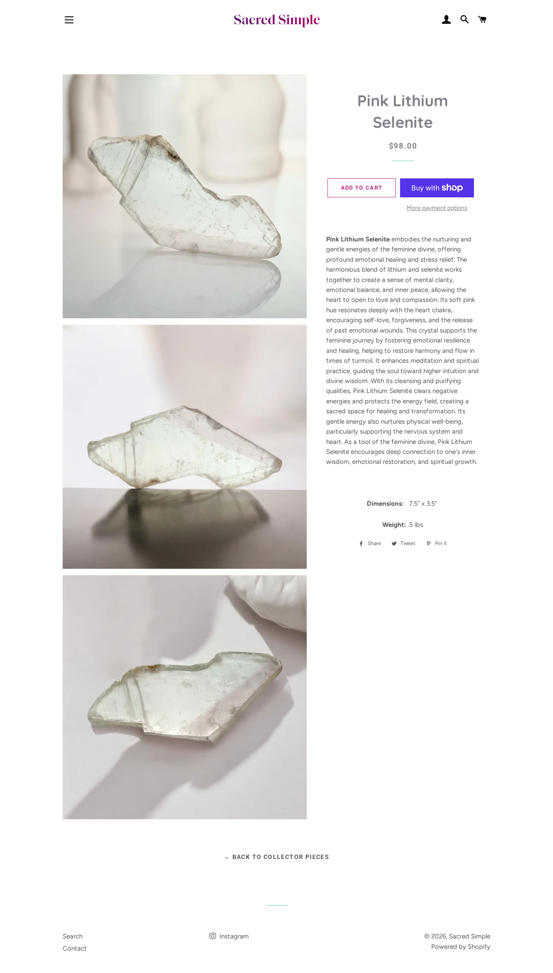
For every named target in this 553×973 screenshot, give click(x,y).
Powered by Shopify (460, 947)
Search (73, 936)
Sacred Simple (469, 936)
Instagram (233, 936)
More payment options (437, 207)
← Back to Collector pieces (276, 856)
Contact (75, 948)
